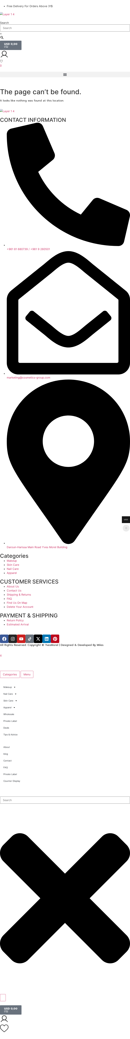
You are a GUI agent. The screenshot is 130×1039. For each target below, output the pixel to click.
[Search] (3, 997)
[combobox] (65, 800)
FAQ (5, 767)
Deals (6, 727)
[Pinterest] (55, 639)
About (6, 747)
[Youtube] (21, 639)
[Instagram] (12, 639)
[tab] (10, 674)
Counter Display (11, 781)
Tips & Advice (10, 734)
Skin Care (8, 700)
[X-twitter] (38, 639)
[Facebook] (4, 639)
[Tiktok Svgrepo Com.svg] (29, 639)
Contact (7, 760)
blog (5, 753)
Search (4, 22)
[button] (65, 74)
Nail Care (8, 693)
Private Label (10, 721)
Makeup (7, 687)
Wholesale (8, 714)
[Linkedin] (46, 639)
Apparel (7, 707)
